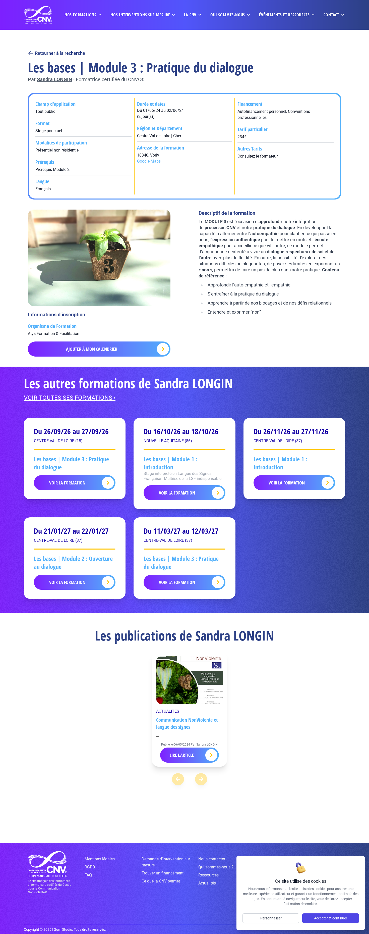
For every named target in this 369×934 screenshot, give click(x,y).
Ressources (208, 875)
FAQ (88, 875)
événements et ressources (284, 15)
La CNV (190, 15)
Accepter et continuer (330, 918)
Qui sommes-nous (227, 15)
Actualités (207, 883)
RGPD (90, 867)
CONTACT (331, 15)
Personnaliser (271, 918)
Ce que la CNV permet (161, 881)
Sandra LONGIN (54, 79)
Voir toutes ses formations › (69, 397)
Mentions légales (100, 859)
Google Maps (149, 161)
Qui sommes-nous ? (215, 867)
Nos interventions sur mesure (140, 15)
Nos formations (80, 15)
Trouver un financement (162, 873)
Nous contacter (211, 859)
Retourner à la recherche (60, 53)
